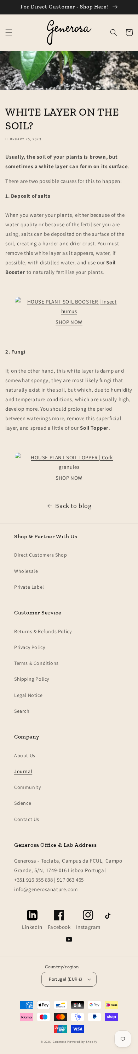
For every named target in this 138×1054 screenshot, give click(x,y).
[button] (9, 32)
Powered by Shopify (82, 1041)
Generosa (60, 1041)
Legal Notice (28, 695)
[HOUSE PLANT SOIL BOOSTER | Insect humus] (69, 311)
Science (22, 803)
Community (27, 787)
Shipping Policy (31, 679)
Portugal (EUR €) (65, 979)
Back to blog (73, 506)
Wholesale (26, 571)
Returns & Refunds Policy (42, 631)
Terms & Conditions (36, 663)
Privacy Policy (29, 647)
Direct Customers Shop (40, 555)
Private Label (29, 587)
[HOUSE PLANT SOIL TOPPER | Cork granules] (69, 467)
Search (22, 711)
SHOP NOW (69, 322)
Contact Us (26, 819)
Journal (23, 771)
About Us (24, 755)
